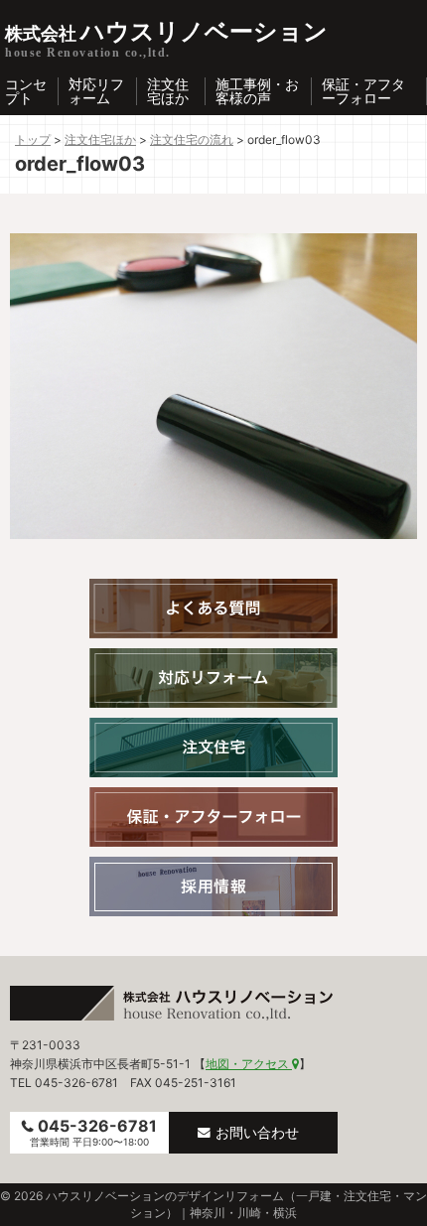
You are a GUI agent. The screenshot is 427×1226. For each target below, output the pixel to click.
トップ (33, 139)
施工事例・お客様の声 (257, 91)
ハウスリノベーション (166, 31)
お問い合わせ (257, 1132)
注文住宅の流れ (191, 139)
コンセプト (26, 91)
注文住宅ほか (168, 91)
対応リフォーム (96, 91)
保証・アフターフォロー (363, 91)
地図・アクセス (249, 1063)
